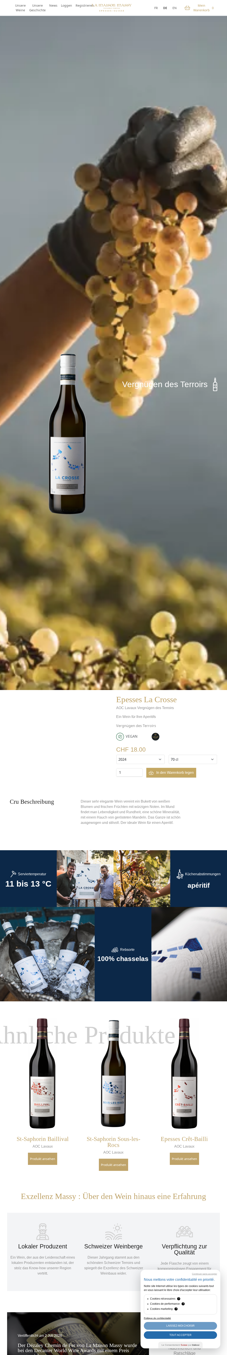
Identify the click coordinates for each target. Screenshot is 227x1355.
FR (156, 8)
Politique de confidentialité (157, 1318)
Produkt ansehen (42, 1159)
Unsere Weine (20, 7)
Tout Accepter (180, 1335)
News (53, 5)
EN (174, 8)
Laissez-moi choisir (180, 1325)
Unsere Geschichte (37, 7)
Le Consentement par (180, 1345)
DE (165, 8)
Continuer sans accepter (204, 1274)
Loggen (66, 5)
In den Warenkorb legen (174, 772)
